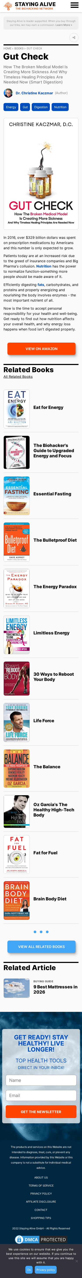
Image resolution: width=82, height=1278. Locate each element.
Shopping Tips (41, 1218)
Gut (25, 107)
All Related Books (18, 376)
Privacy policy (46, 1269)
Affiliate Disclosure (41, 1201)
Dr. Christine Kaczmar (34, 93)
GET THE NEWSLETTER (41, 1112)
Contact (41, 1210)
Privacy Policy (41, 1193)
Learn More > (63, 25)
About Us (41, 1177)
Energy (11, 107)
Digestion (41, 107)
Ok (29, 1269)
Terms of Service (41, 1185)
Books (19, 48)
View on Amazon (42, 349)
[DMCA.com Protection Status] (41, 1239)
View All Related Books (41, 946)
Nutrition (60, 107)
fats (41, 284)
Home (7, 48)
